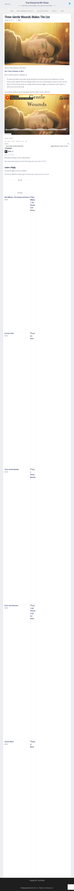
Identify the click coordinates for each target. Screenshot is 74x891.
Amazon (42, 92)
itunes (22, 141)
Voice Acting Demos (43, 11)
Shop (62, 11)
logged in (13, 171)
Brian (19, 20)
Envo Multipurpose (48, 888)
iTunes (48, 92)
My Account (7, 4)
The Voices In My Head (37, 3)
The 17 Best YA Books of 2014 (14, 71)
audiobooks (18, 141)
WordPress (35, 888)
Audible (37, 92)
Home (12, 11)
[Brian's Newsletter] (25, 187)
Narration (11, 138)
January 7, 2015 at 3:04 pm (9, 154)
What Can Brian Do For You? (25, 11)
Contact (54, 11)
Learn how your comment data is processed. (37, 174)
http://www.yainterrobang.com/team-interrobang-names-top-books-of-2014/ (25, 161)
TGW (26, 141)
